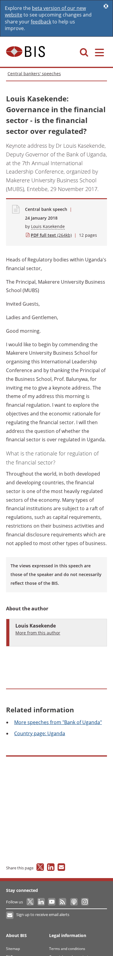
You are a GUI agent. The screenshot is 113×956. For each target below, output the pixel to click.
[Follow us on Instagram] (84, 902)
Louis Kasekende (48, 226)
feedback (41, 21)
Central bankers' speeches (34, 73)
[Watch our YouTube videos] (52, 902)
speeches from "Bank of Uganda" (58, 722)
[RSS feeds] (63, 902)
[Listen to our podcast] (74, 902)
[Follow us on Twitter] (30, 902)
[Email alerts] (10, 915)
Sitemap (13, 948)
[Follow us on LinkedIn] (41, 902)
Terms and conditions (67, 948)
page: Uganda (39, 733)
